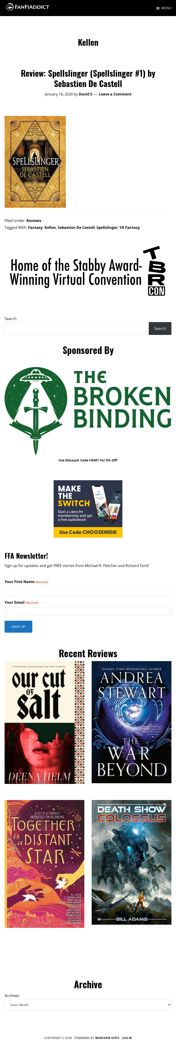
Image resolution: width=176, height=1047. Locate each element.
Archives (12, 995)
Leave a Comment (115, 94)
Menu (166, 8)
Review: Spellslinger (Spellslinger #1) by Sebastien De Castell (88, 78)
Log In (127, 1038)
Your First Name (26, 581)
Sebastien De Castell (76, 227)
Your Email (21, 602)
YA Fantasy (129, 227)
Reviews (33, 220)
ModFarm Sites (107, 1038)
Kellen (50, 227)
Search (10, 318)
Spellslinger (107, 227)
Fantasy (35, 227)
